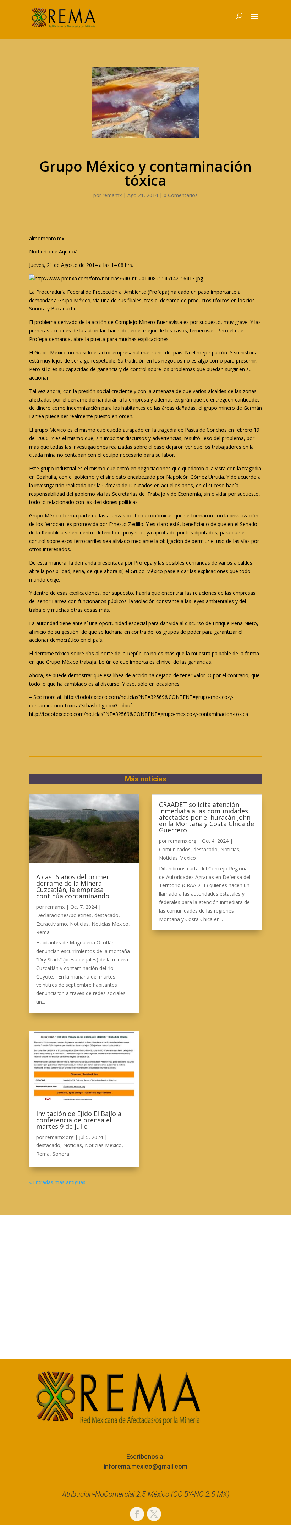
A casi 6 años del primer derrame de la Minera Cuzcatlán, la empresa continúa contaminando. (73, 886)
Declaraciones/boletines (64, 915)
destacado (106, 915)
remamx (112, 195)
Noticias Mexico (110, 923)
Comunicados (175, 849)
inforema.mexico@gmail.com (145, 1466)
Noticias (79, 923)
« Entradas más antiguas (57, 1182)
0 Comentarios (181, 195)
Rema (43, 932)
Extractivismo (51, 923)
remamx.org (59, 1137)
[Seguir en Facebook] (137, 1514)
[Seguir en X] (154, 1514)
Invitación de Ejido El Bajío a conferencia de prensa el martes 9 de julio (78, 1120)
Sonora (61, 1153)
